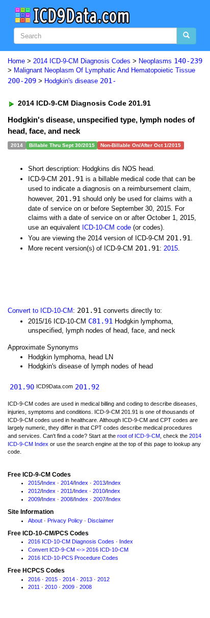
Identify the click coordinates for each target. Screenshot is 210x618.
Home (16, 61)
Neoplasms (170, 61)
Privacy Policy (65, 520)
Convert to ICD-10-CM (40, 310)
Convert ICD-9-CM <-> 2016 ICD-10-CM (78, 550)
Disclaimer (101, 520)
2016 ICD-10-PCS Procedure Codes (73, 558)
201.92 (87, 387)
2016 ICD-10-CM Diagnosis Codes (71, 541)
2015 (171, 248)
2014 (67, 483)
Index (49, 483)
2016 (34, 579)
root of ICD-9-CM (138, 436)
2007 (99, 499)
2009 (34, 499)
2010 (99, 491)
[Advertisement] (81, 278)
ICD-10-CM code (106, 227)
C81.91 (100, 321)
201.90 (22, 387)
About (35, 520)
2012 (34, 491)
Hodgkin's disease (80, 81)
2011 (66, 491)
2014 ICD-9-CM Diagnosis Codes (81, 61)
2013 (99, 483)
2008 (67, 499)
